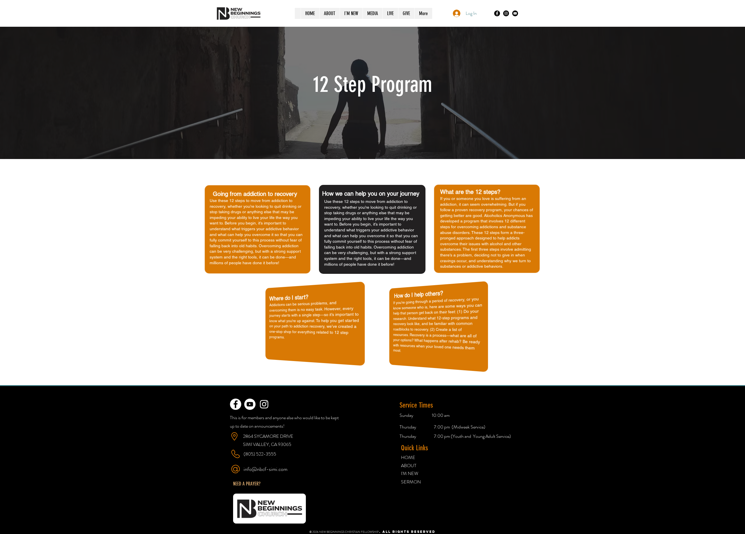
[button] (246, 484)
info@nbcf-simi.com (266, 469)
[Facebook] (497, 13)
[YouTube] (515, 13)
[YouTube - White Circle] (250, 404)
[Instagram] (506, 13)
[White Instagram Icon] (264, 404)
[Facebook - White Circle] (235, 404)
